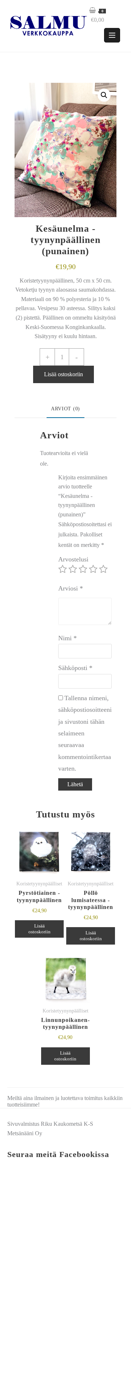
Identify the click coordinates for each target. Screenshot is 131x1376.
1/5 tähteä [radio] (62, 569)
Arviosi (70, 588)
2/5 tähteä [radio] (72, 569)
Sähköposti (75, 667)
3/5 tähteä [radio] (83, 569)
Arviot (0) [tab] (65, 408)
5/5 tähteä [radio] (103, 569)
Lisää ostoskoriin (63, 374)
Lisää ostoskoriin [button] (39, 928)
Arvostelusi (73, 559)
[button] (104, 95)
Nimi (67, 638)
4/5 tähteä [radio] (93, 569)
